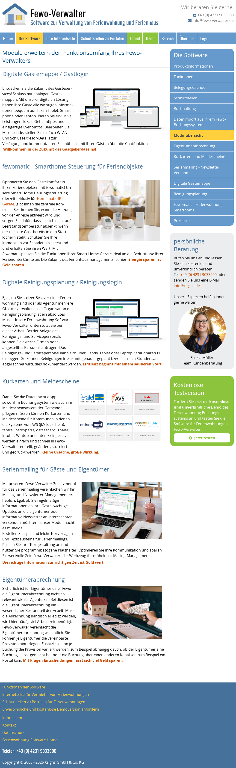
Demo (151, 38)
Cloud (135, 38)
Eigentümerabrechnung (194, 145)
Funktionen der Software (23, 687)
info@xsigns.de (187, 285)
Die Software (29, 38)
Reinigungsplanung (190, 193)
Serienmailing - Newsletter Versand (196, 170)
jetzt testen (204, 437)
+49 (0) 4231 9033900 (216, 15)
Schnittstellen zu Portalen (102, 38)
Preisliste (182, 220)
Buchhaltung (185, 108)
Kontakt (9, 725)
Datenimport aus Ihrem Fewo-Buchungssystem (200, 122)
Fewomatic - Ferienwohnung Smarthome (198, 207)
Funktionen (183, 76)
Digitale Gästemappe (192, 183)
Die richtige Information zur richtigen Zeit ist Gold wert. (53, 562)
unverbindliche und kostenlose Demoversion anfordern (50, 709)
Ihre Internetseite (60, 38)
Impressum (12, 717)
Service (168, 38)
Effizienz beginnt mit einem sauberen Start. (123, 364)
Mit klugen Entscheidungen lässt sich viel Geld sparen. (73, 660)
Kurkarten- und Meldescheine (199, 156)
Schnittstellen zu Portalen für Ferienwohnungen (43, 701)
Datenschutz (13, 732)
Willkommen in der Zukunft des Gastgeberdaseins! (49, 149)
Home (8, 38)
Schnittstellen (186, 98)
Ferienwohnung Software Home (29, 739)
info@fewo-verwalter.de (213, 20)
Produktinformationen (193, 66)
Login (204, 38)
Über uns (187, 38)
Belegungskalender (190, 87)
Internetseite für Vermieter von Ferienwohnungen (45, 694)
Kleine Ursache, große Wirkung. (70, 452)
